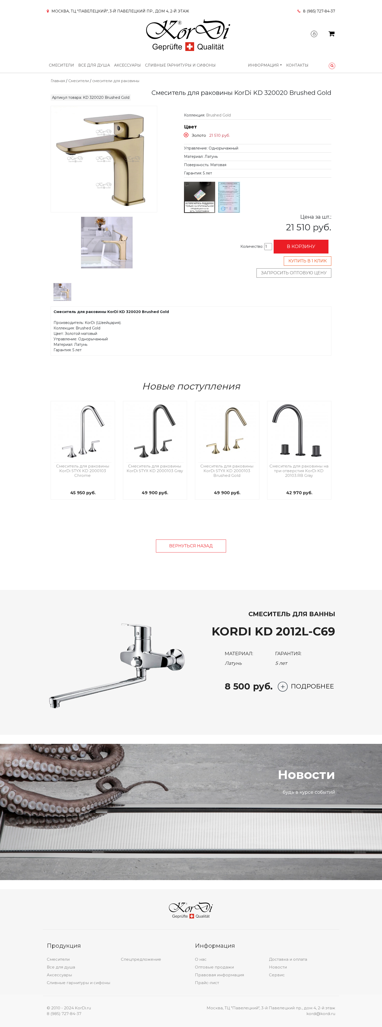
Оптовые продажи (214, 967)
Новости (278, 967)
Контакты (297, 65)
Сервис (277, 974)
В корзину (301, 246)
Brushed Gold (218, 115)
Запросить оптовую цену (294, 272)
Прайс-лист (207, 982)
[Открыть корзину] (331, 34)
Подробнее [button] (312, 686)
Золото (199, 135)
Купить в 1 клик (307, 260)
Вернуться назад (191, 545)
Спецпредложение (141, 959)
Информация (263, 65)
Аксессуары (127, 65)
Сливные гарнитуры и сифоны (180, 65)
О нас (201, 959)
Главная (58, 81)
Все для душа (94, 65)
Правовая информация (219, 974)
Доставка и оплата (288, 959)
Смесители (61, 65)
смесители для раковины (115, 81)
